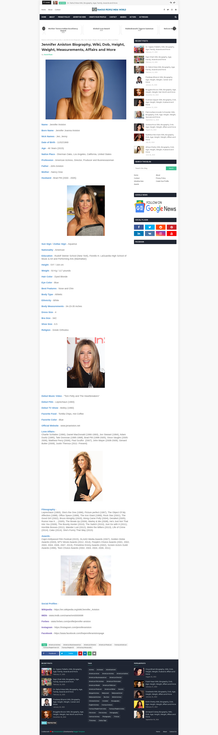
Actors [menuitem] (133, 17)
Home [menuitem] (44, 17)
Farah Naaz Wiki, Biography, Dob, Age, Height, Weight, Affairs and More (161, 682)
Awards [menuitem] (123, 17)
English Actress (94, 705)
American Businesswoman (72, 645)
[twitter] (168, 10)
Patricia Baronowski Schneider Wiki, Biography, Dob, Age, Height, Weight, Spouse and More (161, 114)
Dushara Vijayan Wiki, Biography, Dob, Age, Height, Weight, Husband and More (161, 102)
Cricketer (105, 701)
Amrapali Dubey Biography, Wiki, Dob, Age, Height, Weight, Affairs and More (161, 714)
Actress (91, 670)
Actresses (100, 670)
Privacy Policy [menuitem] (64, 17)
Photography (107, 716)
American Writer (110, 689)
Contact (57, 10)
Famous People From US (51, 647)
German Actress (94, 716)
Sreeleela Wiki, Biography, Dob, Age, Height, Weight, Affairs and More (161, 693)
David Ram (48, 55)
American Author (122, 673)
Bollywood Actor (117, 693)
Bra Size (106, 697)
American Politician (109, 685)
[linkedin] (139, 233)
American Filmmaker (114, 681)
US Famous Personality (54, 40)
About (50, 10)
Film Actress (103, 713)
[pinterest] (175, 10)
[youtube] (171, 233)
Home (44, 10)
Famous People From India (97, 709)
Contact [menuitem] (113, 17)
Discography (115, 701)
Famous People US (68, 647)
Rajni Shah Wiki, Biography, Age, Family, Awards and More (159, 58)
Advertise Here (138, 181)
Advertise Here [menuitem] (79, 17)
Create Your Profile (162, 181)
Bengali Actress (94, 693)
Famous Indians (107, 705)
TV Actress (92, 720)
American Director (90, 645)
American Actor (94, 673)
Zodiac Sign (102, 720)
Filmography (114, 713)
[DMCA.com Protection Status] (49, 724)
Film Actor (92, 713)
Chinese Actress (94, 701)
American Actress (54, 645)
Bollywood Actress (95, 697)
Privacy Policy (161, 178)
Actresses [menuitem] (143, 17)
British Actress (116, 697)
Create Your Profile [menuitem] (97, 17)
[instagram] (172, 10)
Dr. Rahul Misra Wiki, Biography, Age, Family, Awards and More (92, 3)
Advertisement (111, 670)
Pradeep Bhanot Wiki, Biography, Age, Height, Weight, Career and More (159, 79)
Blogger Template (79, 731)
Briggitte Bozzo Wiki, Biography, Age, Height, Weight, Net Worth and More (161, 91)
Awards (136, 184)
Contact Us (172, 731)
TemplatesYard (58, 731)
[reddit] (161, 227)
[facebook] (164, 10)
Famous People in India (116, 709)
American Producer (105, 645)
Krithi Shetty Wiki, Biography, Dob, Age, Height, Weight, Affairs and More (161, 703)
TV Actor (116, 716)
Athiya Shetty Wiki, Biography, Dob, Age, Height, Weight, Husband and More (160, 149)
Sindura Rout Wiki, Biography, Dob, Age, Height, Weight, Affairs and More (161, 126)
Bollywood (105, 693)
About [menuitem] (52, 17)
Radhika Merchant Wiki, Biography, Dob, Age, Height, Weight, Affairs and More (161, 137)
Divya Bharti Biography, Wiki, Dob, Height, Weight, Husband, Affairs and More (160, 671)
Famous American (121, 645)
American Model (94, 685)
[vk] (150, 233)
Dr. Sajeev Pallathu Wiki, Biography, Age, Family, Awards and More (160, 48)
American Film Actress (96, 681)
